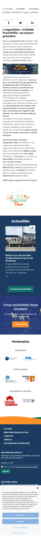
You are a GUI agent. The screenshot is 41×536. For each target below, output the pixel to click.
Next (35, 239)
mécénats (26, 391)
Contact (9, 436)
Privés (16, 369)
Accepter (20, 515)
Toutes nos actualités (20, 289)
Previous (10, 239)
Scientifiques (20, 350)
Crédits (8, 439)
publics (24, 369)
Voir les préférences (20, 527)
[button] (37, 488)
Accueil (9, 8)
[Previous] (3, 401)
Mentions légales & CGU (16, 432)
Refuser (20, 521)
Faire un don (21, 324)
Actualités (20, 8)
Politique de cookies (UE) (17, 443)
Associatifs (14, 391)
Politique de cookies (19, 533)
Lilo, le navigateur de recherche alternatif (19, 484)
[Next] (37, 401)
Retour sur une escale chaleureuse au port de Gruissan (19, 258)
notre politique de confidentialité (26, 467)
